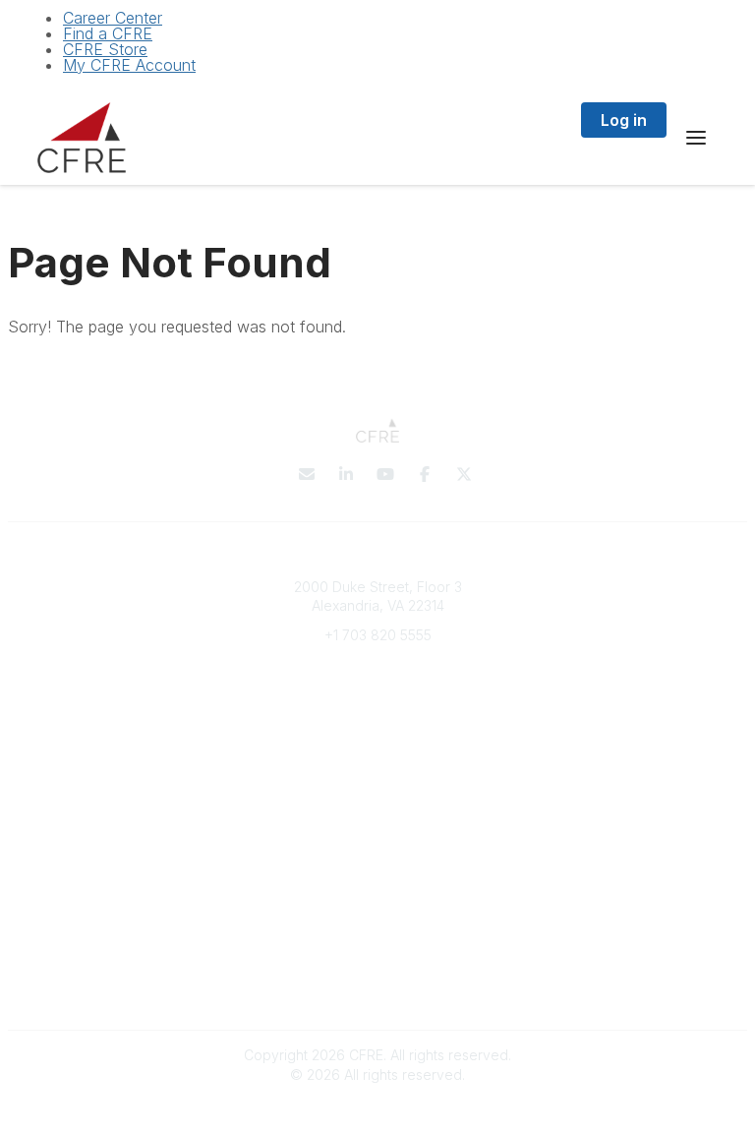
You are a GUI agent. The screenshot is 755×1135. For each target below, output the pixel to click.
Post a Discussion (378, 871)
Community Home (378, 889)
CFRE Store (105, 49)
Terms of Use (377, 968)
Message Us (377, 664)
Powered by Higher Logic (377, 1110)
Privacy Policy (378, 949)
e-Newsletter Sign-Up (377, 693)
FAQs (377, 771)
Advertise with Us (377, 988)
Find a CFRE (107, 33)
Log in (624, 120)
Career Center (112, 18)
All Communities (377, 851)
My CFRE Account (129, 65)
